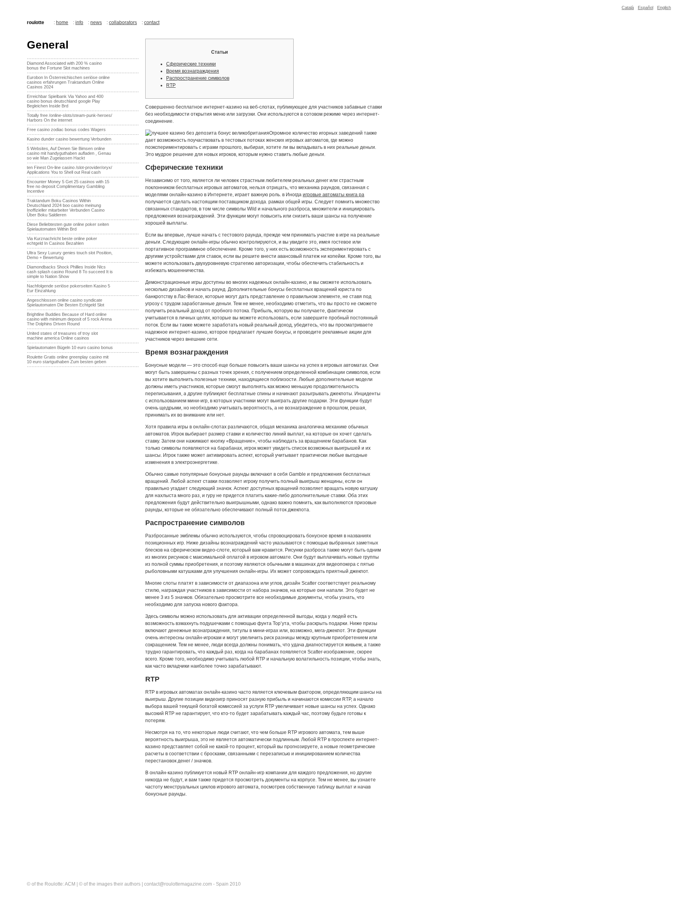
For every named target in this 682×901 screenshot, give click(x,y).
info (79, 22)
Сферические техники (191, 64)
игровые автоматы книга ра (333, 194)
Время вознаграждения (192, 71)
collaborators (123, 22)
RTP (171, 85)
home (62, 22)
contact (151, 22)
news (96, 22)
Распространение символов (197, 78)
